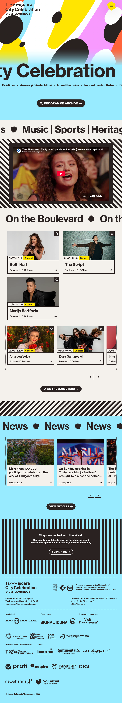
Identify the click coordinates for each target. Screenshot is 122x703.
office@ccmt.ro (78, 604)
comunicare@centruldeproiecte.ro (20, 604)
